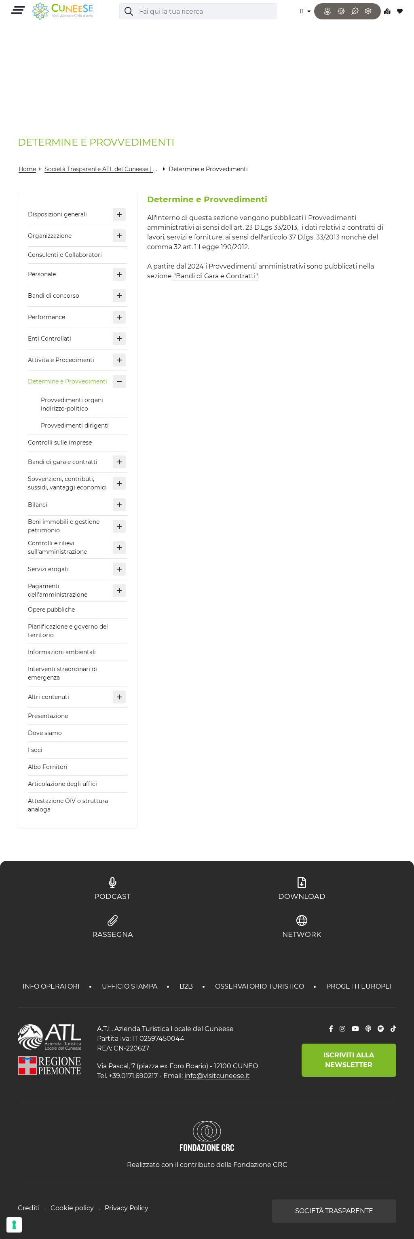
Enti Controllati (49, 338)
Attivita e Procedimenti (61, 360)
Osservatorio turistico (260, 986)
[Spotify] (381, 1029)
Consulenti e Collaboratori (65, 254)
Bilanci (37, 504)
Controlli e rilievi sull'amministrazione (57, 547)
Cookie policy (72, 1208)
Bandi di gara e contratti (62, 462)
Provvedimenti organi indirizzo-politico (72, 404)
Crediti (29, 1208)
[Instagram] (342, 1029)
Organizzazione (50, 235)
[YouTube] (355, 1029)
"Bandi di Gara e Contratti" (215, 276)
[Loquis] (368, 1029)
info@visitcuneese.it (217, 1076)
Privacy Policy (126, 1208)
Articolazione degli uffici (62, 784)
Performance (46, 317)
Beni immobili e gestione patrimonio (63, 526)
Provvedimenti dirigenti (75, 425)
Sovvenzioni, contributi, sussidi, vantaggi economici (67, 483)
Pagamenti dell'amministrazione (57, 590)
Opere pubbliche (51, 609)
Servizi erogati (48, 569)
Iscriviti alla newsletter (348, 1060)
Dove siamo (45, 733)
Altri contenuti (48, 697)
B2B (187, 986)
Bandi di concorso (53, 295)
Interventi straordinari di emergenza (62, 673)
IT (303, 11)
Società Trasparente (334, 1211)
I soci (35, 750)
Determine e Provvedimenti (67, 381)
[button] (119, 214)
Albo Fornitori (48, 767)
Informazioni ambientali (62, 652)
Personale (42, 274)
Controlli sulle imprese (60, 442)
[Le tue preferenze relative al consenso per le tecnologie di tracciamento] (14, 1225)
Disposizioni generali (57, 214)
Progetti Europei (359, 986)
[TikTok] (393, 1029)
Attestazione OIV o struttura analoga (68, 805)
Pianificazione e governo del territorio (68, 631)
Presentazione (48, 716)
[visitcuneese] (62, 11)
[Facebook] (331, 1029)
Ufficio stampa (130, 986)
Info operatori (52, 986)
